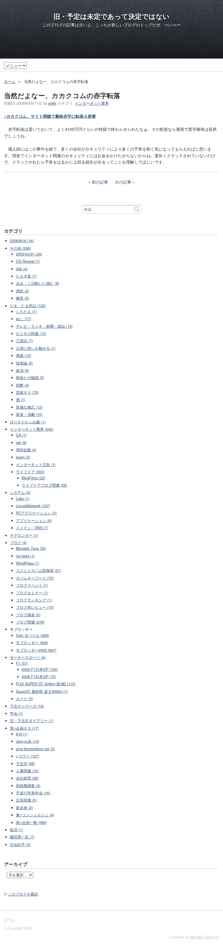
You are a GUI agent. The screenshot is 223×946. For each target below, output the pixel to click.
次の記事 (123, 182)
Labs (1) (22, 498)
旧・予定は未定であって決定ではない (111, 16)
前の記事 (100, 182)
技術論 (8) (24, 363)
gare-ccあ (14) (27, 741)
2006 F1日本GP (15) (39, 676)
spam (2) (23, 457)
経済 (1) (16, 829)
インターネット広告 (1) (35, 464)
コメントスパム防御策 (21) (38, 570)
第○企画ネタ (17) (24, 728)
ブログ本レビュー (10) (35, 607)
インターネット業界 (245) (31, 429)
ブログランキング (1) (34, 600)
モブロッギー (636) (32, 642)
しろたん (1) (26, 311)
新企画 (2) (24, 807)
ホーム (9, 81)
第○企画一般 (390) (31, 822)
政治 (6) (22, 370)
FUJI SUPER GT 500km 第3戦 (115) (45, 683)
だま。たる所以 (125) (28, 305)
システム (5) (20, 492)
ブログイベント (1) (32, 585)
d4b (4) (22, 268)
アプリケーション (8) (34, 520)
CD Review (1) (28, 261)
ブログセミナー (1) (32, 592)
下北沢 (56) (25, 763)
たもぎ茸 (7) (26, 276)
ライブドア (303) (30, 471)
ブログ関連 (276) (30, 622)
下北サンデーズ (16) (27, 706)
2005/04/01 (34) (29, 254)
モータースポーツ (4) (28, 657)
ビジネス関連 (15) (31, 333)
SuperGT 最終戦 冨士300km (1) (42, 691)
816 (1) (22, 734)
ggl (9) (21, 442)
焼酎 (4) (22, 385)
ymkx (52, 103)
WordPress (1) (27, 563)
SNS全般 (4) (26, 449)
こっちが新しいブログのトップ (123, 25)
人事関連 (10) (27, 770)
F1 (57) (22, 663)
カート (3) (24, 698)
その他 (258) (20, 248)
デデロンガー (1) (24, 535)
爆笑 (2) (22, 298)
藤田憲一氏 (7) (22, 837)
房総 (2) (22, 290)
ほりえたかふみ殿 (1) (28, 422)
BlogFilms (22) (33, 478)
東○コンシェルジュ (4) (35, 815)
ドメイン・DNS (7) (32, 527)
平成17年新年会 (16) (33, 792)
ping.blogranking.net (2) (35, 748)
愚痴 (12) (23, 355)
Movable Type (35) (31, 548)
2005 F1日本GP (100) (40, 669)
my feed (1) (25, 556)
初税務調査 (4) (28, 785)
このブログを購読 (23, 894)
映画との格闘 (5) (30, 377)
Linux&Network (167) (33, 505)
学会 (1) (16, 713)
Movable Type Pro (204, 937)
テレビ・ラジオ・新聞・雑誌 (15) (44, 326)
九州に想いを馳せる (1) (35, 348)
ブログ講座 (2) (28, 614)
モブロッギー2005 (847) (36, 650)
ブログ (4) (18, 542)
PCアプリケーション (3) (36, 513)
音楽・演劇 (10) (29, 414)
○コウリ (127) (27, 756)
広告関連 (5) (26, 800)
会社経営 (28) (27, 778)
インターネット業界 (92, 103)
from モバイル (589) (32, 635)
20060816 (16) (22, 240)
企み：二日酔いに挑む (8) (37, 283)
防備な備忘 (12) (29, 407)
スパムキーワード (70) (35, 578)
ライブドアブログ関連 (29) (44, 485)
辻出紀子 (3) (20, 844)
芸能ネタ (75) (27, 392)
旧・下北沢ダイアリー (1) (31, 720)
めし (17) (23, 318)
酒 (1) (20, 399)
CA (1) (21, 435)
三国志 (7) (24, 340)
